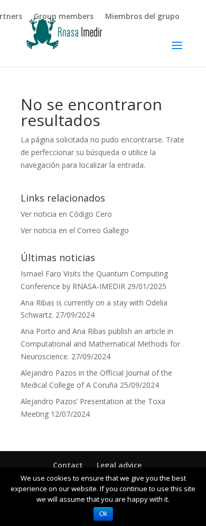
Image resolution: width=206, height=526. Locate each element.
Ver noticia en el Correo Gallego (75, 230)
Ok (103, 514)
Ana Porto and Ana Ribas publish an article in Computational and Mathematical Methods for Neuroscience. (100, 343)
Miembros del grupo (142, 17)
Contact (68, 465)
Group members (63, 17)
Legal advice (119, 465)
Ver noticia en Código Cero (66, 214)
